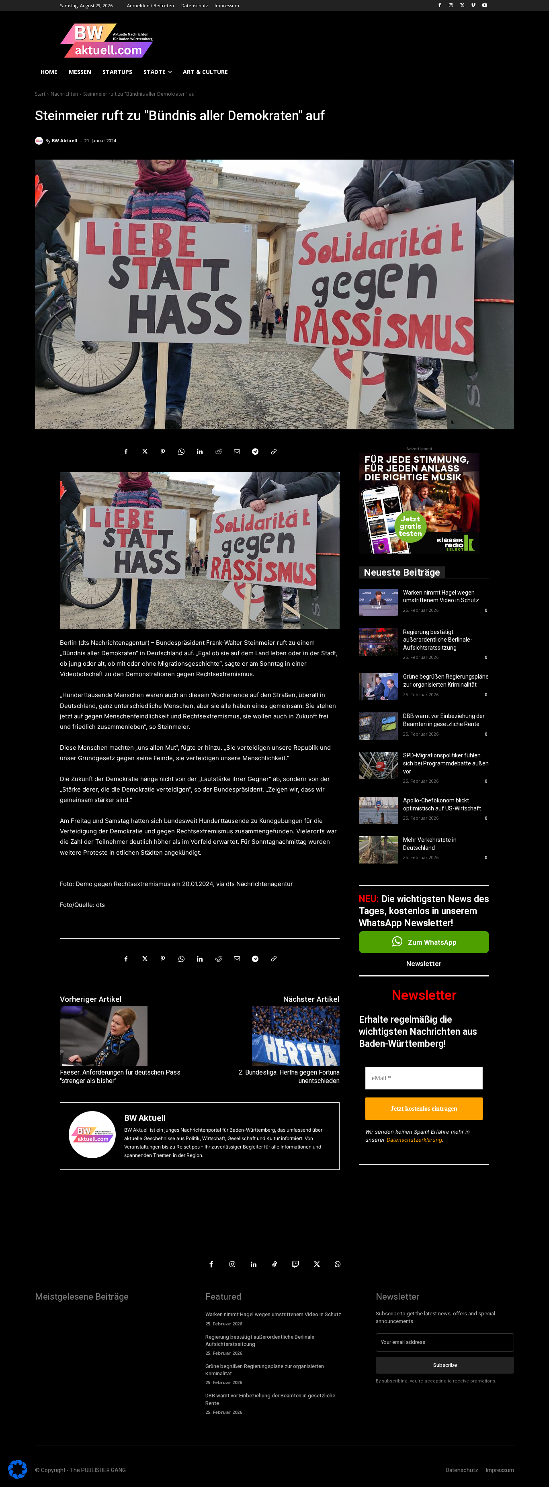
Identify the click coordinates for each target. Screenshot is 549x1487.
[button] (504, 72)
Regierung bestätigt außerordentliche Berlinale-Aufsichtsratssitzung (437, 640)
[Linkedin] (200, 452)
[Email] (237, 452)
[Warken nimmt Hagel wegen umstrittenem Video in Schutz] (378, 602)
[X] (462, 5)
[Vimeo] (473, 5)
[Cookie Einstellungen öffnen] (17, 1476)
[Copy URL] (274, 452)
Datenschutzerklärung (414, 1139)
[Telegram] (255, 452)
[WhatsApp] (181, 452)
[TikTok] (274, 1265)
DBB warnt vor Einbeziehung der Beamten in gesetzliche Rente (270, 1399)
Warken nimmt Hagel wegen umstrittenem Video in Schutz (273, 1314)
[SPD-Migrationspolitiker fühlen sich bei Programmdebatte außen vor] (378, 765)
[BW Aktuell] (40, 141)
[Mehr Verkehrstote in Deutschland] (378, 849)
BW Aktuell (65, 140)
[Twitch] (295, 1265)
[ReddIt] (218, 452)
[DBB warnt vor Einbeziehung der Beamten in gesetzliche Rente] (378, 726)
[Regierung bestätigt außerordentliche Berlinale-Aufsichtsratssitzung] (378, 642)
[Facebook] (440, 5)
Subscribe (445, 1365)
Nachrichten (64, 93)
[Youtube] (484, 5)
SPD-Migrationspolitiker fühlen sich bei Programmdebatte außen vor (446, 763)
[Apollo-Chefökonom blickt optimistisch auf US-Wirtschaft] (378, 810)
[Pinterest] (163, 452)
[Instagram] (451, 5)
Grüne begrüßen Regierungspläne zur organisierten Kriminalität (264, 1369)
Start (40, 93)
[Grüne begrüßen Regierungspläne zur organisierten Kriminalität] (378, 686)
